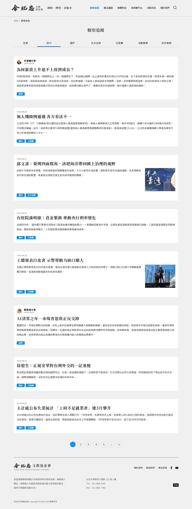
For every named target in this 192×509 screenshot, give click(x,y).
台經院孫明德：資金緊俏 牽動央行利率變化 (56, 217)
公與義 (119, 43)
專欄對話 (121, 7)
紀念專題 (166, 43)
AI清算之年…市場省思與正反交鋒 (48, 318)
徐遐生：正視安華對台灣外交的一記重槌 (54, 365)
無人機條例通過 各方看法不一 (44, 116)
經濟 (21, 93)
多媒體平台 (136, 7)
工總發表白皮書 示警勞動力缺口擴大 (50, 260)
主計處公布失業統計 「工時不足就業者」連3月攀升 (64, 408)
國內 (49, 43)
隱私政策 (162, 467)
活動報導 (143, 43)
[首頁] (27, 6)
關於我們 (165, 7)
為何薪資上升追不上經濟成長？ (45, 69)
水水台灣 (96, 43)
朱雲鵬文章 (30, 60)
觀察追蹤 (94, 7)
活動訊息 (151, 7)
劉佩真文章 (30, 309)
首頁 (16, 20)
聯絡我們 (150, 467)
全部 (25, 43)
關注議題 (108, 7)
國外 (72, 43)
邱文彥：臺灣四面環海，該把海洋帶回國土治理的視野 (66, 163)
